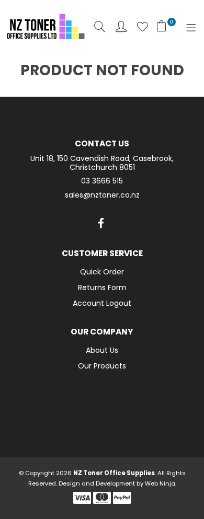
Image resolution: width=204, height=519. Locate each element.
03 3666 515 (102, 181)
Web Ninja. (160, 483)
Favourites (142, 26)
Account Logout (102, 303)
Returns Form (102, 287)
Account (121, 26)
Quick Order (102, 272)
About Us (102, 350)
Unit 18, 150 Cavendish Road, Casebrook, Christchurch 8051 (102, 163)
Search (99, 26)
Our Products (102, 366)
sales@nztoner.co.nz (102, 195)
